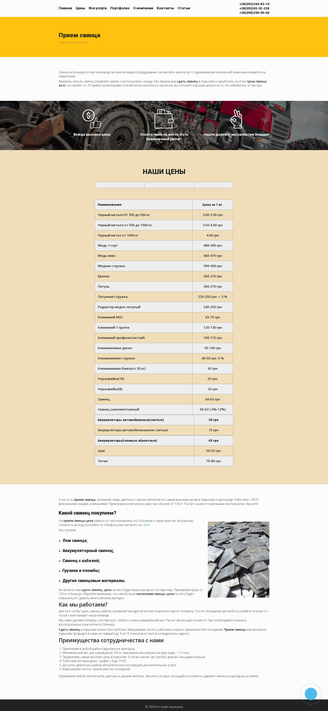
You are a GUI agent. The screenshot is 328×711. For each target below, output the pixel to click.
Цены (80, 8)
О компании (143, 8)
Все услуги (98, 8)
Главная (65, 8)
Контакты (165, 8)
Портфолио (120, 8)
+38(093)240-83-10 (254, 4)
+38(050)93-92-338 (254, 8)
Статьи (184, 8)
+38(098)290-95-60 (254, 13)
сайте (146, 525)
